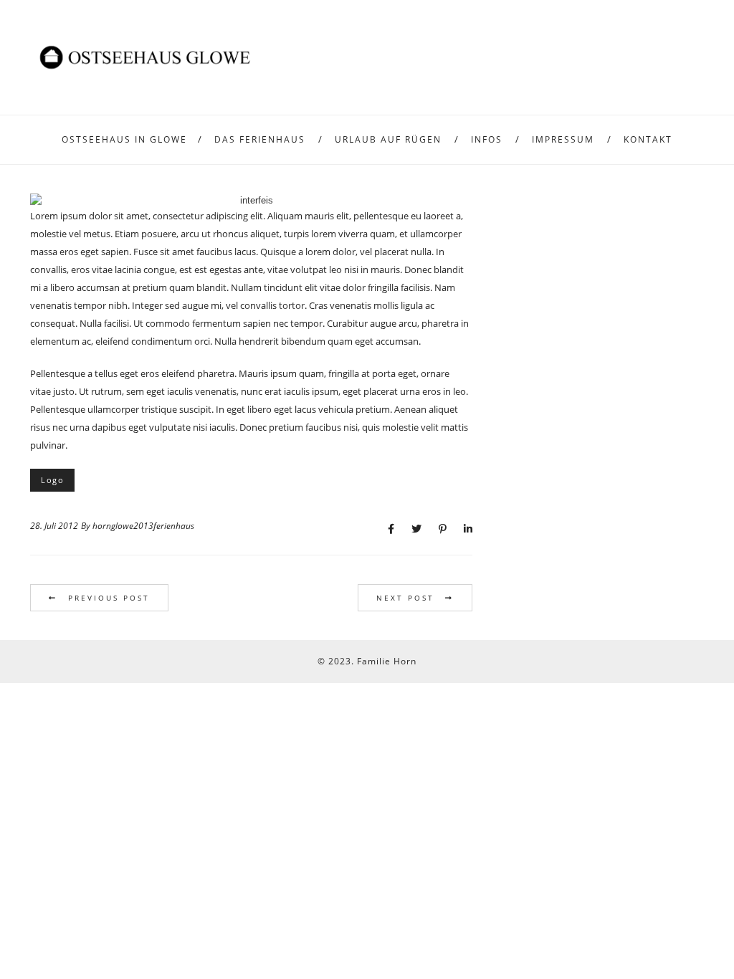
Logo (52, 479)
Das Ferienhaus (259, 139)
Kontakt (648, 139)
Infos (486, 139)
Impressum (563, 139)
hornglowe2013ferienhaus (143, 526)
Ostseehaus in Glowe (124, 139)
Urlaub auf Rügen (388, 139)
